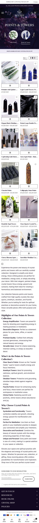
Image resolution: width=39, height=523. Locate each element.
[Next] (32, 37)
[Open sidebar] (2, 264)
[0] (35, 13)
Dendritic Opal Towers (8, 224)
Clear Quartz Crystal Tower (29, 224)
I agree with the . (15, 484)
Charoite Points (6, 190)
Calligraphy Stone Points (28, 190)
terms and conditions (20, 484)
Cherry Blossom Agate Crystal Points (13, 257)
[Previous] (6, 37)
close (36, 2)
